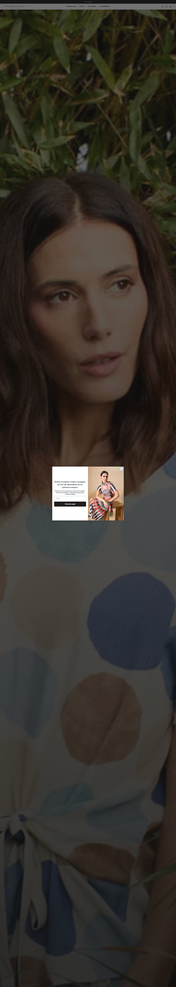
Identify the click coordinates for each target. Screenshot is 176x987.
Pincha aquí (70, 504)
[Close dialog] (121, 469)
